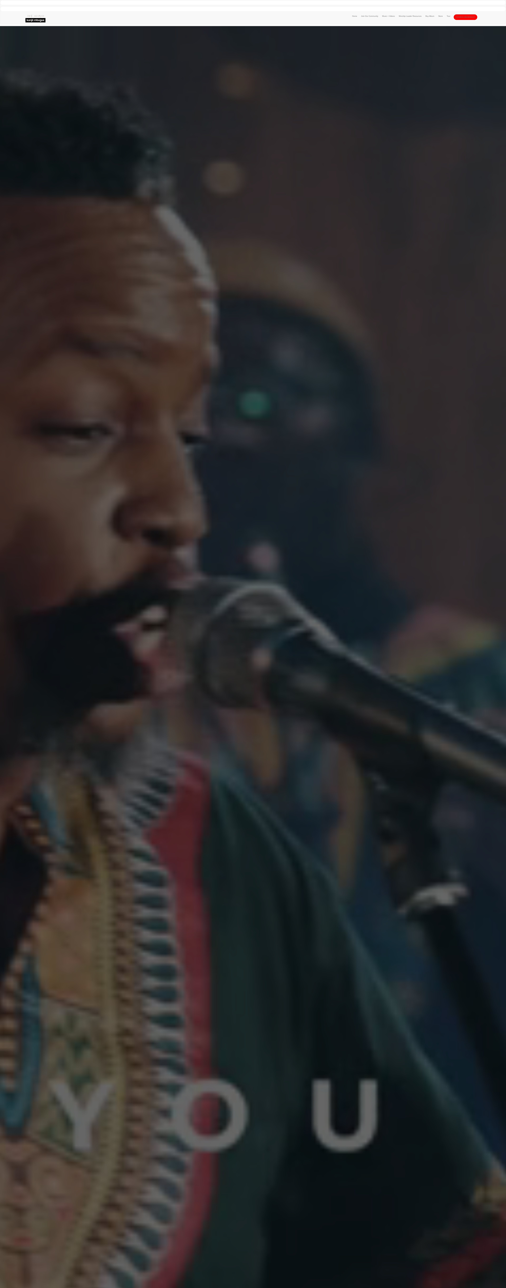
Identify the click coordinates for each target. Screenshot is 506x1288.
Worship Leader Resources (410, 16)
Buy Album (429, 16)
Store (440, 16)
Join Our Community (369, 16)
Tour (448, 16)
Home (354, 16)
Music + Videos (388, 16)
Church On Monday (465, 17)
